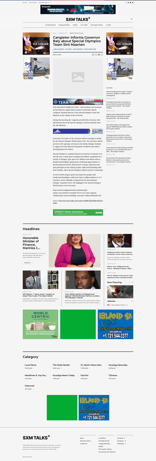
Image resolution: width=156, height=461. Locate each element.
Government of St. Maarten (107, 452)
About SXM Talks (33, 2)
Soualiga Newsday (64, 25)
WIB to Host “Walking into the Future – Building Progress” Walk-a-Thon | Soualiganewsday (120, 267)
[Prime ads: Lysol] (36, 43)
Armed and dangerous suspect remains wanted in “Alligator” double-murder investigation (119, 93)
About (82, 438)
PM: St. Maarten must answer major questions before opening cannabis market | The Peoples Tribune (120, 276)
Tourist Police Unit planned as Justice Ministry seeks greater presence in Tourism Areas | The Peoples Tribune (118, 160)
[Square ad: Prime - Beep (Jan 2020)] (78, 324)
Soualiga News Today (90, 49)
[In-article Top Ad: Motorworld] (78, 101)
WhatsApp (120, 444)
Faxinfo (75, 25)
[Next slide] (132, 282)
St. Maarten (83, 444)
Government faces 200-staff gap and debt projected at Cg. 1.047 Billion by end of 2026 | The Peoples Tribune (119, 149)
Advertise (25, 2)
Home (54, 33)
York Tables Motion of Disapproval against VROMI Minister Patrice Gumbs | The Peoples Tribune (119, 127)
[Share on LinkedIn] (102, 55)
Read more (28, 262)
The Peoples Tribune (97, 25)
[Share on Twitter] (99, 55)
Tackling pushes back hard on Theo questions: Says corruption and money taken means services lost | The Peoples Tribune (119, 138)
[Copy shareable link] (93, 55)
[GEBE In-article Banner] (78, 131)
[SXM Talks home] (78, 19)
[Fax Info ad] (115, 324)
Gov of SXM (84, 25)
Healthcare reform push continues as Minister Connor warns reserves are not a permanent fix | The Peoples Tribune (119, 253)
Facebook (120, 438)
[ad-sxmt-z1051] (36, 68)
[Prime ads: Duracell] (40, 324)
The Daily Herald (50, 25)
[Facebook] (128, 2)
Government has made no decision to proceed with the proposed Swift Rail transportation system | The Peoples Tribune (118, 105)
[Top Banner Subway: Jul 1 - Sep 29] (78, 9)
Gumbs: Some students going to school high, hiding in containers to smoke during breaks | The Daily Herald (118, 116)
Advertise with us (85, 441)
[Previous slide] (130, 282)
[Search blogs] (126, 2)
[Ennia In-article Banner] (78, 212)
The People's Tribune (105, 449)
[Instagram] (130, 2)
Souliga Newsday (78, 49)
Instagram (120, 441)
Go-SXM (108, 25)
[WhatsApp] (132, 2)
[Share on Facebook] (96, 55)
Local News (68, 49)
